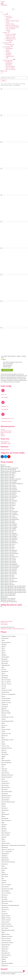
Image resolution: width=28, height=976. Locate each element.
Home (2, 83)
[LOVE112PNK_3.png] (14, 168)
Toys (5, 83)
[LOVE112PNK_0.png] (14, 89)
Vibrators (9, 83)
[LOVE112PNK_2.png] (14, 142)
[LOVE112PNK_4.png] (14, 195)
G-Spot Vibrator (15, 83)
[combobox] (14, 77)
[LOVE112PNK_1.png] (14, 115)
